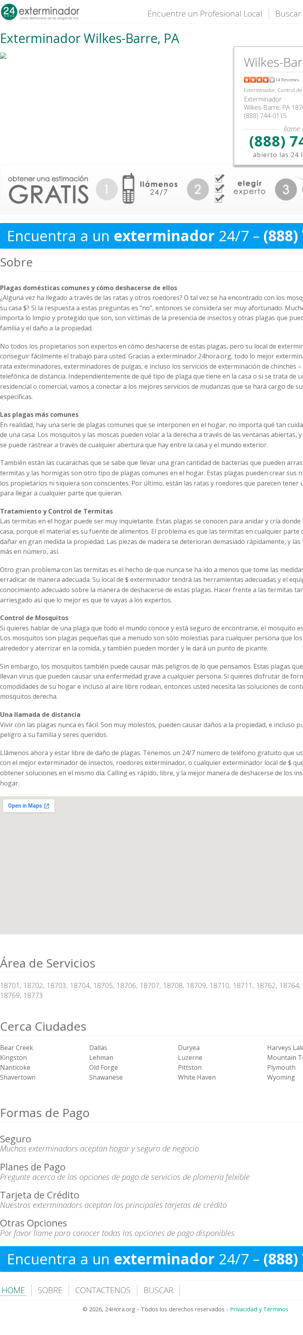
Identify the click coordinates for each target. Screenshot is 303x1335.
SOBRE (50, 1290)
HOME (13, 1290)
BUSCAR (158, 1290)
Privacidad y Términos (259, 1309)
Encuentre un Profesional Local (205, 13)
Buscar (288, 13)
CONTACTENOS (103, 1290)
